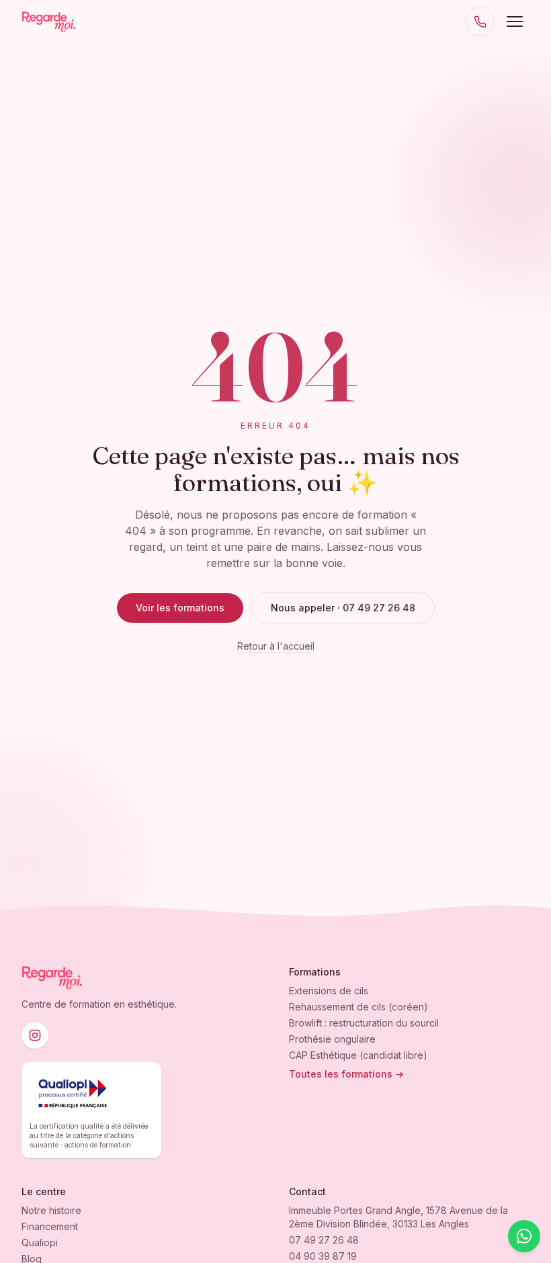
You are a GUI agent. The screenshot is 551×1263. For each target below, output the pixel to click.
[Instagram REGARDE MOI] (35, 1035)
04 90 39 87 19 (323, 1256)
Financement (50, 1226)
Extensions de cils (328, 990)
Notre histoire (51, 1210)
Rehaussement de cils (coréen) (358, 1006)
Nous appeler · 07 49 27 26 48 (343, 607)
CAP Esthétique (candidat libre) (358, 1055)
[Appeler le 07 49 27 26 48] (480, 21)
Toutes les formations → (346, 1074)
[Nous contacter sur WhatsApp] (524, 1236)
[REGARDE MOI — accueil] (48, 21)
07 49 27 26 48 (324, 1240)
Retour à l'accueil (275, 646)
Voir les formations (180, 607)
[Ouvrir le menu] (514, 21)
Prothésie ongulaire (332, 1039)
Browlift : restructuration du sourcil (364, 1023)
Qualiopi (40, 1242)
